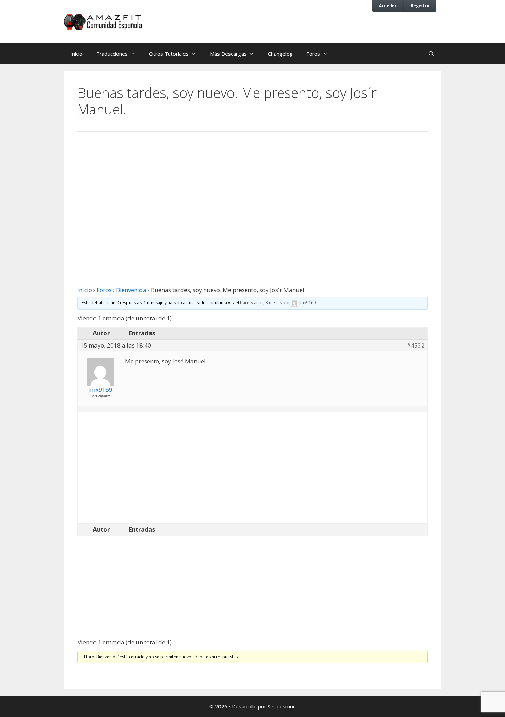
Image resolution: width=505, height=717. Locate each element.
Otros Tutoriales (169, 53)
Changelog (280, 53)
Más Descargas (228, 53)
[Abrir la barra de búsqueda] (431, 53)
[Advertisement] (252, 193)
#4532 (416, 345)
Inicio (76, 53)
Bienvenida (131, 290)
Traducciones (112, 53)
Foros (313, 53)
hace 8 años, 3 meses (261, 303)
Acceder (388, 5)
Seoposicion (282, 706)
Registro (420, 5)
